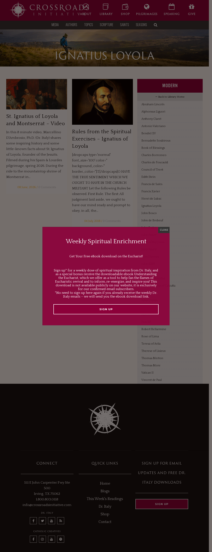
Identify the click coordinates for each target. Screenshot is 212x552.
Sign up (106, 309)
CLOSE (164, 230)
